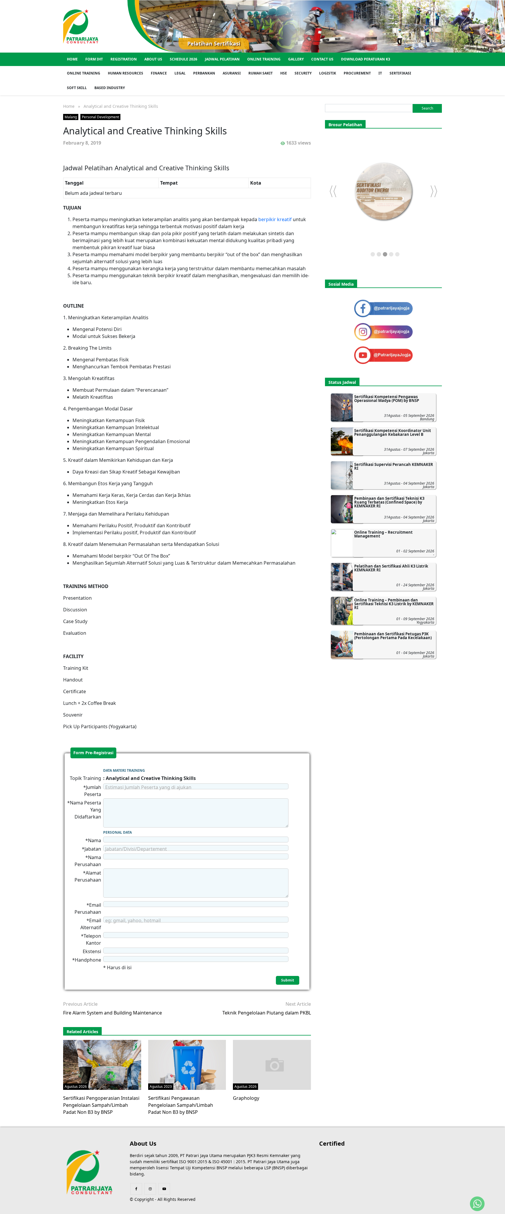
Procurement (357, 73)
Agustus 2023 (161, 1086)
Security (303, 73)
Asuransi (232, 73)
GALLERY (296, 59)
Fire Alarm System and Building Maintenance (112, 1013)
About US (153, 59)
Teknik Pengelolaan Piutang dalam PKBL (266, 1013)
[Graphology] (274, 1064)
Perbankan (204, 73)
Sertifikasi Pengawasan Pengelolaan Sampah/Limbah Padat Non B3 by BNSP (180, 1105)
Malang (71, 117)
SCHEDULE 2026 (183, 59)
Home (72, 59)
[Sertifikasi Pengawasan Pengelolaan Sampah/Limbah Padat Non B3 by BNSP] (187, 1064)
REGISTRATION (123, 59)
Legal (180, 73)
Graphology (246, 1098)
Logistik (327, 73)
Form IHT (94, 59)
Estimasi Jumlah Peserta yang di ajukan (148, 787)
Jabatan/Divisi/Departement (136, 849)
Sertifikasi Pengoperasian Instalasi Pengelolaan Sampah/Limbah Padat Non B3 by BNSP (101, 1105)
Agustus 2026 (76, 1086)
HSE (283, 73)
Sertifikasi (400, 73)
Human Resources (125, 73)
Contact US (322, 59)
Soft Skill (77, 87)
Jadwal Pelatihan (222, 59)
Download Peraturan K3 (365, 59)
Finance (159, 73)
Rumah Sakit (260, 73)
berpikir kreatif (275, 219)
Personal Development (100, 117)
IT (380, 73)
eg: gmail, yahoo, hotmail (133, 920)
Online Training (264, 59)
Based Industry (109, 87)
